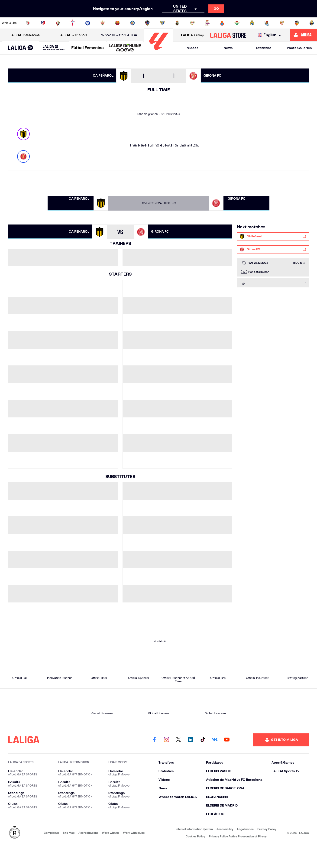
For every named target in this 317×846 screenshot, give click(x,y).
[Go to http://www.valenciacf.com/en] (296, 23)
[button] (20, 48)
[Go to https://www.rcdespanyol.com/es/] (222, 23)
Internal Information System (194, 828)
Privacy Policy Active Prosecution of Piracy (238, 836)
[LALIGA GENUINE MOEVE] (125, 48)
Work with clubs (134, 832)
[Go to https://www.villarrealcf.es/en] (311, 23)
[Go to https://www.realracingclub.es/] (177, 23)
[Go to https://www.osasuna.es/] (57, 23)
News (228, 48)
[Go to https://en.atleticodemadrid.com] (42, 23)
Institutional (25, 35)
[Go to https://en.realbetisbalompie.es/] (236, 23)
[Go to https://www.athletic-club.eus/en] (27, 23)
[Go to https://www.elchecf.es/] (102, 23)
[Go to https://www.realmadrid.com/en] (252, 23)
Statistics (263, 48)
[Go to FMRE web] (14, 832)
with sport (72, 35)
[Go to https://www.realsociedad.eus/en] (266, 23)
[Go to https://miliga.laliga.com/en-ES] (303, 35)
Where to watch (119, 35)
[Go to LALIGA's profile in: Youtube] (227, 740)
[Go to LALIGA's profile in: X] (178, 740)
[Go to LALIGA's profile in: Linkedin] (190, 740)
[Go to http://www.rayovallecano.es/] (192, 23)
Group (192, 35)
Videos (192, 48)
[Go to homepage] (158, 52)
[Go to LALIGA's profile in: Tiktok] (202, 740)
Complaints (51, 832)
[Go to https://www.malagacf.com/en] (162, 23)
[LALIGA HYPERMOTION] (54, 48)
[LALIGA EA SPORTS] (20, 48)
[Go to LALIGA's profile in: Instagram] (166, 740)
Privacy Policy (266, 828)
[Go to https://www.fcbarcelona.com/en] (117, 23)
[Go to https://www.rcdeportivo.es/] (207, 23)
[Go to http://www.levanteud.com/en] (147, 23)
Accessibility (225, 828)
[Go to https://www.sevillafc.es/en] (281, 23)
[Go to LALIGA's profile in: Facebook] (154, 740)
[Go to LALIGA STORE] (228, 35)
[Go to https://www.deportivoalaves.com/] (87, 23)
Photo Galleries (299, 48)
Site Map (69, 832)
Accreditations (88, 832)
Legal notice (245, 828)
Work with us (110, 832)
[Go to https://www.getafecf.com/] (132, 23)
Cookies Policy (195, 836)
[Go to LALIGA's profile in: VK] (214, 740)
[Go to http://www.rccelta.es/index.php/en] (72, 23)
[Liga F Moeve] (87, 48)
